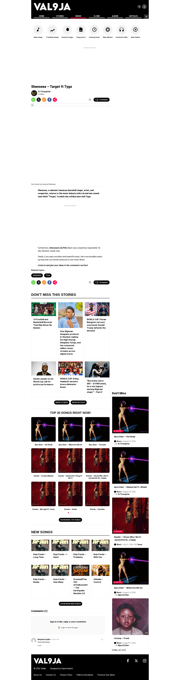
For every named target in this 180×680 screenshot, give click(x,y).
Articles (133, 16)
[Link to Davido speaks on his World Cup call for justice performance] (43, 368)
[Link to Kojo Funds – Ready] (40, 570)
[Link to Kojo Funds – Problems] (80, 545)
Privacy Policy (66, 675)
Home (41, 16)
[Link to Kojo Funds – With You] (100, 545)
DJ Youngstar (44, 91)
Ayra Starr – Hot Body (124, 436)
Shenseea (37, 275)
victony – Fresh (121, 638)
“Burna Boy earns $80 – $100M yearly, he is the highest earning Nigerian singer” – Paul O (96, 386)
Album (115, 16)
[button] (68, 512)
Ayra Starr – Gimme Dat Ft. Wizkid (130, 487)
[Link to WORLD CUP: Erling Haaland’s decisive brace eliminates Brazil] (70, 368)
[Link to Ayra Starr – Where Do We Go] (130, 566)
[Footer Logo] (47, 661)
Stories (60, 16)
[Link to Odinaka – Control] (100, 570)
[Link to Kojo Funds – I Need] (60, 545)
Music (78, 16)
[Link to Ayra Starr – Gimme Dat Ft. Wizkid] (130, 465)
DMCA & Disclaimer (85, 675)
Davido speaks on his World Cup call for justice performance (43, 382)
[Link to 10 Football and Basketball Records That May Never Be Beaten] (43, 309)
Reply (39, 645)
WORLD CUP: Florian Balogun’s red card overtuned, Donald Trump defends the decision (96, 325)
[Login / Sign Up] (144, 7)
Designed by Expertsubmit (61, 668)
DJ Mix (97, 16)
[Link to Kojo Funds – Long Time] (40, 545)
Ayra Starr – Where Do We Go (128, 588)
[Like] (90, 99)
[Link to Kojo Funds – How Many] (60, 570)
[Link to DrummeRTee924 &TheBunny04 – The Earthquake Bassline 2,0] (80, 570)
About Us (38, 675)
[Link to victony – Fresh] (130, 616)
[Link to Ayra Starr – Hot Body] (130, 415)
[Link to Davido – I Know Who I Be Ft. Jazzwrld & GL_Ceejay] (130, 516)
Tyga (48, 275)
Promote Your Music (106, 675)
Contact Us (51, 675)
